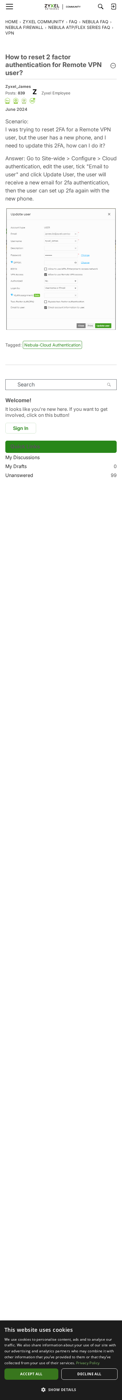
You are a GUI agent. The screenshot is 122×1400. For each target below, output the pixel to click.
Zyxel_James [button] (18, 86)
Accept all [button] (31, 1373)
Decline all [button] (89, 1373)
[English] (61, 6)
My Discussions (22, 457)
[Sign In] (113, 6)
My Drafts (61, 466)
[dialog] (61, 1360)
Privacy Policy (87, 1362)
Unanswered (61, 475)
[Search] (100, 6)
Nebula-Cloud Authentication (52, 344)
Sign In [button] (20, 428)
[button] (113, 66)
